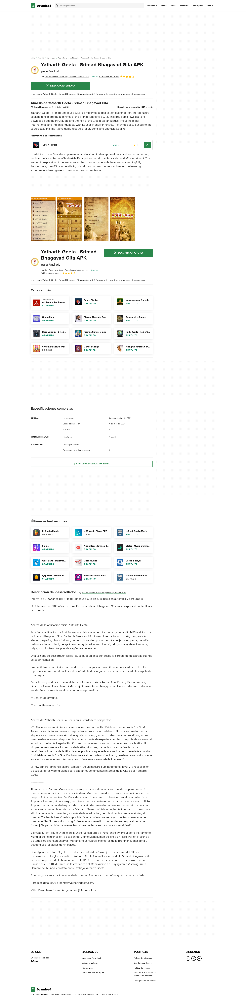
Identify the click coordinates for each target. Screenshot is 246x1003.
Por (65, 77)
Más (209, 5)
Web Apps (197, 6)
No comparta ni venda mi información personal (145, 974)
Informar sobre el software (94, 464)
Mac (163, 6)
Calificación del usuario (109, 77)
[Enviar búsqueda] (57, 5)
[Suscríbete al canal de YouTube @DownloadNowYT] (199, 958)
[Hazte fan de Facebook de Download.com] (188, 958)
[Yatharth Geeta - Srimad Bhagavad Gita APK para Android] (35, 70)
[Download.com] (41, 5)
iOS (172, 6)
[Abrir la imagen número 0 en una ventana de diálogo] (43, 219)
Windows (151, 6)
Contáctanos (87, 968)
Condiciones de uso (143, 963)
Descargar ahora (62, 85)
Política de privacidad (143, 958)
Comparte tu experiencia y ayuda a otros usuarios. (120, 94)
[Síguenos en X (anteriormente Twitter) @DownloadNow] (193, 958)
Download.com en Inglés (93, 973)
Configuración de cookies (145, 981)
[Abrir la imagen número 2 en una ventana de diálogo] (96, 219)
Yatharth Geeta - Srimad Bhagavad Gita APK (92, 67)
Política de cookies (142, 968)
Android (183, 6)
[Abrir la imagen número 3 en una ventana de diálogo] (122, 219)
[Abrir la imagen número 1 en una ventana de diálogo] (69, 219)
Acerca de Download (91, 958)
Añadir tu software (90, 963)
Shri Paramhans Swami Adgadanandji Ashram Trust (104, 592)
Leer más (149, 107)
